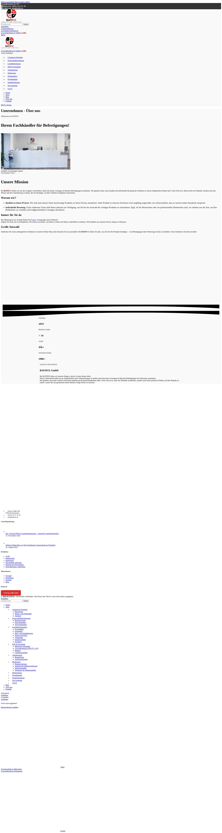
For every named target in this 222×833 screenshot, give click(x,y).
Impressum (10, 560)
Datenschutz (10, 558)
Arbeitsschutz (17, 655)
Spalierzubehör (20, 640)
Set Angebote (17, 680)
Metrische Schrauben (22, 646)
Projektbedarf (17, 675)
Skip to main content (22, 2)
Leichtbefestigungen (19, 627)
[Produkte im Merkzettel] (7, 29)
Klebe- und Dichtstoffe (23, 614)
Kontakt (8, 580)
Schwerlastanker (21, 625)
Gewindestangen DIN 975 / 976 (26, 648)
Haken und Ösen (21, 636)
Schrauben (19, 631)
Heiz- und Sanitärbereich (24, 633)
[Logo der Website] (11, 22)
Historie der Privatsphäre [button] (15, 565)
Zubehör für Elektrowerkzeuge (26, 666)
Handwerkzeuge (21, 664)
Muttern (18, 651)
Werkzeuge (16, 662)
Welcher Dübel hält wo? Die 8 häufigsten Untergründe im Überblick (31, 545)
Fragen (33, 220)
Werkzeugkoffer (21, 668)
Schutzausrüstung (21, 659)
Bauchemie (19, 612)
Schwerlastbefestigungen (21, 618)
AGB (8, 556)
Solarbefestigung (18, 678)
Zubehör (18, 616)
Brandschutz (19, 657)
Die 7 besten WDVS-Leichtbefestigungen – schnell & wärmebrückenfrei (32, 534)
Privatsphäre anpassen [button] (14, 563)
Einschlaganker (20, 623)
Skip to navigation (8, 2)
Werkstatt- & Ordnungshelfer (25, 670)
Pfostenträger (17, 673)
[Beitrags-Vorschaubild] (10, 532)
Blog (7, 582)
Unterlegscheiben (21, 653)
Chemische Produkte (19, 610)
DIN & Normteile (18, 644)
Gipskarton (19, 638)
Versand (8, 576)
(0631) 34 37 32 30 (14, 515)
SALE (14, 683)
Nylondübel (19, 629)
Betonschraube (20, 620)
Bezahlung (9, 578)
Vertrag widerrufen (10, 593)
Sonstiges (18, 642)
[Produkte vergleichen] (9, 31)
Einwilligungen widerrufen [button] (15, 567)
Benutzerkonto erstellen (9, 707)
